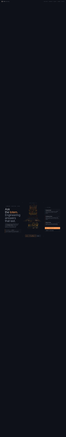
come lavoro (46, 1)
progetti (55, 1)
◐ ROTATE (27, 235)
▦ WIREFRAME (33, 235)
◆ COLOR (38, 235)
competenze (50, 1)
